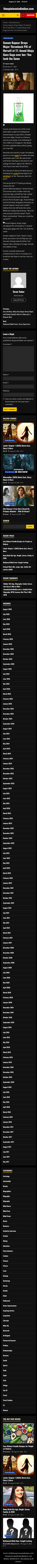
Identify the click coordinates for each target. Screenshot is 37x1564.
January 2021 (7, 943)
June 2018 (6, 1097)
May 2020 (6, 982)
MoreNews (25, 1559)
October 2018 (7, 1077)
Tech (4, 1380)
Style (4, 1370)
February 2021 (8, 938)
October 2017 (7, 1137)
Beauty (5, 1186)
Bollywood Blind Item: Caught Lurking (15, 562)
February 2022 (8, 878)
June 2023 (6, 798)
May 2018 (6, 1102)
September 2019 (8, 1022)
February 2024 (8, 758)
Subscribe (30, 15)
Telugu (5, 1385)
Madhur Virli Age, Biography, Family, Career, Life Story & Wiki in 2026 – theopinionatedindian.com (17, 586)
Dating (5, 1241)
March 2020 (7, 992)
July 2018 (6, 1092)
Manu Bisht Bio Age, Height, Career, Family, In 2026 (16, 1510)
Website (6, 391)
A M (6, 451)
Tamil (4, 1375)
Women (5, 1410)
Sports (5, 1365)
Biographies (7, 1191)
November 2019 (8, 1012)
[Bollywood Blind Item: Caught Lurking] (18, 1528)
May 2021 (6, 923)
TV (4, 1405)
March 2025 (7, 694)
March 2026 (7, 634)
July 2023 (6, 793)
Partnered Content (9, 1340)
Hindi (5, 1296)
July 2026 (6, 614)
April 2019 (6, 1047)
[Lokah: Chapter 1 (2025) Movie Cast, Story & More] (18, 433)
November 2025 (8, 654)
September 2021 (8, 903)
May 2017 (6, 1162)
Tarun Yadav (9, 64)
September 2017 (8, 1142)
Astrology (6, 1176)
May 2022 (6, 863)
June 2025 (6, 679)
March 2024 (7, 753)
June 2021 (6, 918)
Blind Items (7, 1216)
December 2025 (8, 649)
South (5, 1360)
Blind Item (6, 1211)
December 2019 (8, 1007)
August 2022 (7, 848)
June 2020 (6, 977)
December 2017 (8, 1127)
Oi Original (6, 1335)
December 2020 (8, 947)
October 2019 (7, 1017)
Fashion (5, 1256)
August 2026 (7, 609)
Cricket (5, 1236)
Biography (6, 1196)
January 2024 (7, 763)
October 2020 (7, 957)
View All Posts (18, 300)
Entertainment (8, 38)
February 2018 (8, 1117)
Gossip (5, 1286)
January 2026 (7, 644)
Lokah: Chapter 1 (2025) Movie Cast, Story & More (16, 447)
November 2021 (8, 893)
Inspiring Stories (8, 1310)
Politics (5, 1345)
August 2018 (7, 1087)
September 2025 (8, 664)
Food (4, 1271)
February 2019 (8, 1057)
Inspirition (6, 1315)
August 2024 (7, 728)
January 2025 (7, 704)
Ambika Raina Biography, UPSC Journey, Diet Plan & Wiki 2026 (17, 592)
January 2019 (7, 1062)
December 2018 (8, 1067)
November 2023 (8, 773)
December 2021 (8, 888)
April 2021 (6, 928)
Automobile (7, 1181)
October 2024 (7, 719)
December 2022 (8, 828)
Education (6, 1246)
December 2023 (8, 768)
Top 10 (5, 1390)
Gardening (6, 1281)
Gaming (5, 1276)
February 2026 (8, 639)
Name (6, 374)
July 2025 (6, 674)
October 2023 (7, 778)
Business (6, 1226)
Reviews (6, 1355)
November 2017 (8, 1132)
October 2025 (7, 659)
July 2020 (6, 972)
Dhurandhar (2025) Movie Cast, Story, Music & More (17, 478)
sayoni (7, 514)
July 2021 (6, 913)
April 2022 (6, 868)
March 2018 (7, 1112)
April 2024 (6, 748)
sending (6, 176)
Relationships (7, 1350)
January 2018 (7, 1122)
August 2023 (7, 788)
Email (6, 383)
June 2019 (6, 1037)
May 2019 (6, 1042)
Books (5, 1221)
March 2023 (7, 813)
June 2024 (6, 738)
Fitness (5, 1266)
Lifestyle (6, 1320)
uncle (15, 173)
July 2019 (6, 1032)
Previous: (18, 313)
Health (5, 1291)
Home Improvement (9, 1305)
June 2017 (6, 1157)
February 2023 (8, 818)
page (17, 155)
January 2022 (7, 883)
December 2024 (8, 709)
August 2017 (7, 1147)
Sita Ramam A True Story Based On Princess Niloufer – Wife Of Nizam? (16, 510)
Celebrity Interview (9, 1231)
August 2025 (7, 669)
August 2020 (7, 967)
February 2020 (8, 997)
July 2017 (6, 1152)
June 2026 (6, 619)
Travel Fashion (7, 1400)
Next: (16, 322)
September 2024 (8, 723)
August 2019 (7, 1027)
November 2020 (8, 953)
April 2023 (6, 808)
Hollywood (6, 1301)
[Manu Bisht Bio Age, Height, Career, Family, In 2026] (18, 1496)
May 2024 (6, 743)
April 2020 (6, 987)
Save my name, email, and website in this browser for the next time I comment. (19, 401)
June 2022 (6, 858)
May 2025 (6, 684)
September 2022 (8, 843)
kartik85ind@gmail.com (12, 1544)
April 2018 (6, 1107)
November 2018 (8, 1072)
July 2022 (6, 853)
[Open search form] (17, 15)
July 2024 (6, 733)
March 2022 (7, 873)
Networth (6, 1330)
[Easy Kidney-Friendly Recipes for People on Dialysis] (18, 1433)
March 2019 (7, 1052)
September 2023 (8, 783)
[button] (3, 15)
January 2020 (7, 1002)
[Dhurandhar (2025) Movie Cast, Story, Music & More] (18, 464)
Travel (5, 1395)
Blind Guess (7, 1206)
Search (6, 520)
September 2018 (8, 1082)
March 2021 (7, 933)
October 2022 (7, 838)
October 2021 (7, 898)
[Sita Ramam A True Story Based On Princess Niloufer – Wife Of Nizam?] (18, 496)
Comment (7, 344)
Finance (5, 1261)
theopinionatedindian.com (18, 8)
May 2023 (6, 803)
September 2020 (8, 962)
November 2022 (8, 833)
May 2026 (6, 624)
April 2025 (6, 689)
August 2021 (7, 908)
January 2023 (7, 823)
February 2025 (8, 699)
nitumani (7, 1452)
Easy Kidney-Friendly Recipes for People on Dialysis (18, 1447)
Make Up (6, 1325)
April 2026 (6, 629)
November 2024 (8, 714)
